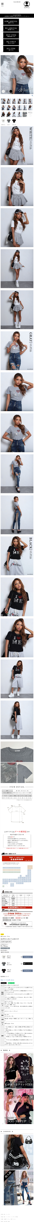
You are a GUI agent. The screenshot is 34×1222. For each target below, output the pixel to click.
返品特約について (5, 976)
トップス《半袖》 (14, 1216)
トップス (8, 1214)
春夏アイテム (7, 1219)
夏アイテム (13, 1219)
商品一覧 (3, 1214)
